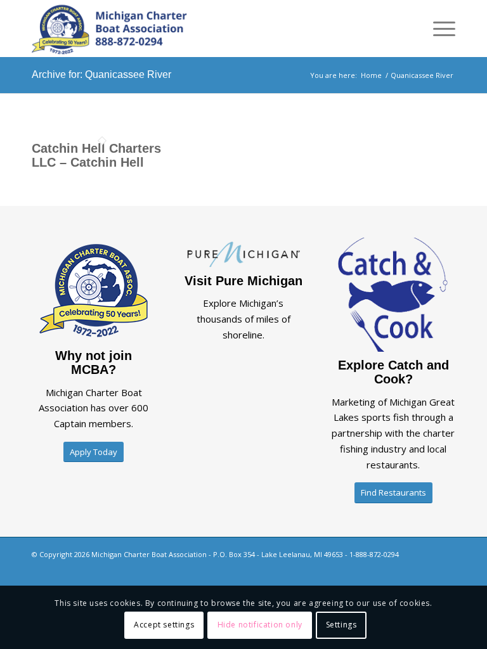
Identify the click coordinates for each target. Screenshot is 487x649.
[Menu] (437, 28)
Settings (341, 624)
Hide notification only (260, 624)
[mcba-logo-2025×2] (109, 28)
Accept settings (164, 624)
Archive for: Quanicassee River (101, 74)
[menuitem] (437, 28)
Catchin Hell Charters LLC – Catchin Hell (96, 155)
